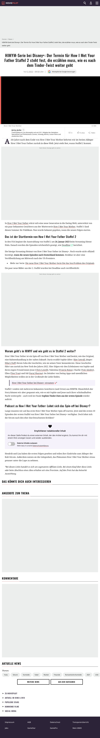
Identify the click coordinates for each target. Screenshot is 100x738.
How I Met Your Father (18, 223)
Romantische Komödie (73, 675)
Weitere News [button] (33, 681)
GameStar (31, 728)
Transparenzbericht (81, 722)
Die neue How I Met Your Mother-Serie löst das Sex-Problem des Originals (59, 263)
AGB (29, 722)
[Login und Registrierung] (91, 3)
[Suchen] (85, 3)
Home (4, 39)
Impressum (9, 722)
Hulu (6, 675)
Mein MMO (77, 728)
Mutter (46, 675)
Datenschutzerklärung (41, 446)
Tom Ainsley (87, 370)
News (10, 39)
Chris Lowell (42, 370)
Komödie (26, 675)
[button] (80, 133)
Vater (37, 675)
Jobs (6, 728)
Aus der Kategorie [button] (66, 681)
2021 (88, 675)
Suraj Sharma (36, 373)
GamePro (53, 728)
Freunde (57, 675)
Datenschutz (55, 722)
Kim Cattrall (79, 359)
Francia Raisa (65, 370)
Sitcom (15, 675)
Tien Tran (15, 373)
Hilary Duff (10, 363)
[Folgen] (23, 130)
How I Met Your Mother (64, 226)
